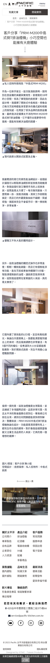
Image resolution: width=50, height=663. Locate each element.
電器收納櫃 (23, 545)
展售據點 (7, 567)
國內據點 (7, 571)
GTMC (22, 652)
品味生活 (23, 18)
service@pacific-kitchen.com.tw (27, 615)
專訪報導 (7, 596)
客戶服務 (38, 532)
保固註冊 (37, 545)
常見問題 (37, 536)
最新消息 (38, 567)
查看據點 (21, 505)
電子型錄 (37, 550)
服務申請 (37, 541)
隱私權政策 (42, 649)
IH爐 (19, 550)
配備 (19, 555)
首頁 (15, 18)
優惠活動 (37, 571)
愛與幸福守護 (40, 580)
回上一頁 (29, 481)
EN (5, 4)
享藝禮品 (22, 560)
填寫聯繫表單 (24, 591)
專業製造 (7, 541)
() (16, 4)
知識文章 (13, 12)
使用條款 (7, 649)
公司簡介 (7, 536)
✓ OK (25, 660)
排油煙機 (22, 536)
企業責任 (7, 550)
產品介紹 (22, 532)
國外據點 (7, 575)
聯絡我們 (22, 587)
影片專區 (7, 587)
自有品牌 (7, 545)
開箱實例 (36, 12)
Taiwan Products (35, 652)
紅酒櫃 (20, 541)
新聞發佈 (37, 575)
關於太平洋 (8, 532)
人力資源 (7, 555)
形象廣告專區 (9, 591)
